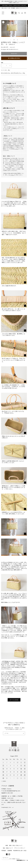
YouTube (11, 854)
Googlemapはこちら (6, 807)
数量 (2, 62)
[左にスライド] (10, 39)
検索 (7, 845)
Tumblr (21, 854)
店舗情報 (9, 850)
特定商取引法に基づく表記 (19, 850)
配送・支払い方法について (15, 845)
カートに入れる (14, 699)
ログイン (22, 12)
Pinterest (19, 854)
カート (25, 12)
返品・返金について (8, 848)
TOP (25, 859)
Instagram (9, 854)
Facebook (7, 854)
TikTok (14, 854)
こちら (16, 148)
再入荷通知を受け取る (14, 58)
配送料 (4, 49)
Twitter (16, 854)
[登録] (23, 733)
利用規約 (4, 850)
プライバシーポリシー (19, 848)
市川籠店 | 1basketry (16, 858)
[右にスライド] (17, 39)
